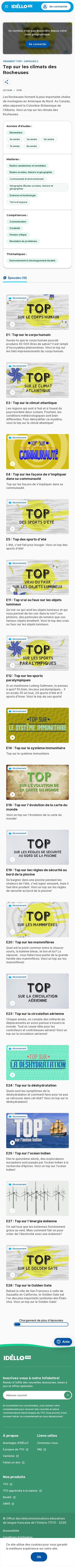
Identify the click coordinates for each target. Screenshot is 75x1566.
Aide (64, 1342)
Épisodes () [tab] (15, 278)
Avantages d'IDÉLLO (15, 1442)
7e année (15, 146)
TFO (20, 1484)
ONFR (20, 1503)
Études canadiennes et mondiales (27, 165)
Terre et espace (18, 202)
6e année (49, 139)
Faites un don (15, 1462)
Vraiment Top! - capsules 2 (20, 61)
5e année (32, 139)
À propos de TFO (15, 1449)
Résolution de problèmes (23, 241)
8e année (32, 146)
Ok (39, 1557)
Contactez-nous (47, 1442)
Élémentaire (15, 132)
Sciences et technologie (22, 195)
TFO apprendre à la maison (20, 1490)
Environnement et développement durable (32, 260)
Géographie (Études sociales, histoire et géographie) (31, 187)
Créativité (14, 228)
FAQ (47, 1449)
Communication (17, 221)
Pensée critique (18, 234)
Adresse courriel (15, 1397)
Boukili (20, 1497)
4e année (15, 139)
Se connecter (58, 6)
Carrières (15, 1455)
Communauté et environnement (27, 179)
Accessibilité (11, 1530)
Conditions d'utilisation (18, 1537)
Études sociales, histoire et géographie (30, 172)
